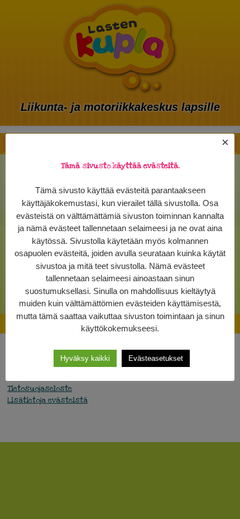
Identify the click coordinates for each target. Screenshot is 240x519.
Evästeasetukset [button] (155, 358)
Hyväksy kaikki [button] (85, 358)
